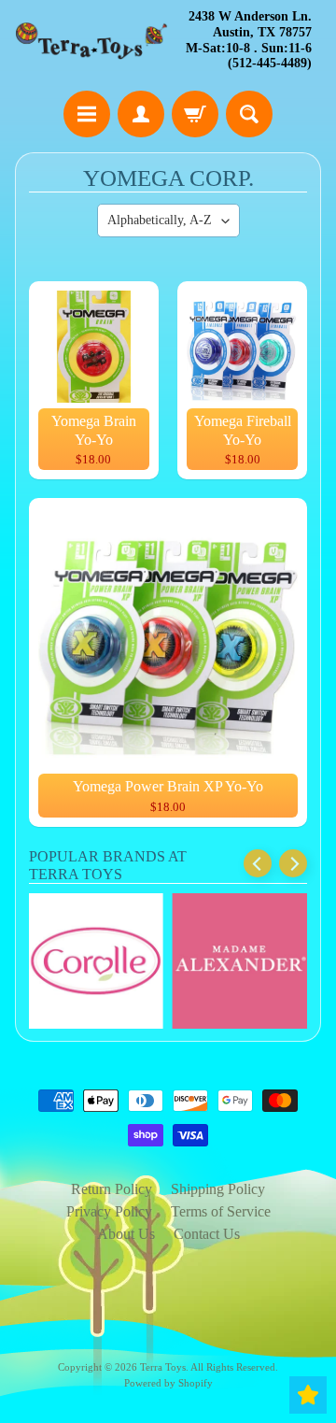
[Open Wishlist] (308, 1395)
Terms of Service (221, 1211)
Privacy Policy (109, 1211)
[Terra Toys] (91, 41)
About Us (126, 1234)
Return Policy (111, 1189)
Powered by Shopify (168, 1382)
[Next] (293, 863)
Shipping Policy (218, 1189)
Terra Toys (163, 1367)
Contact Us (207, 1234)
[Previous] (258, 863)
